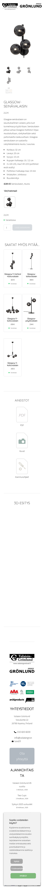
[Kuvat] (22, 447)
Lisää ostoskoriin (22, 227)
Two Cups (22, 795)
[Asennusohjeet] (22, 473)
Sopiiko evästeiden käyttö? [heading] (18, 821)
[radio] (9, 202)
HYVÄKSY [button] (23, 876)
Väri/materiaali (10, 190)
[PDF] (22, 421)
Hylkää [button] (16, 861)
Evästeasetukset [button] (17, 868)
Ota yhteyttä (22, 756)
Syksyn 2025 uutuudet (22, 804)
